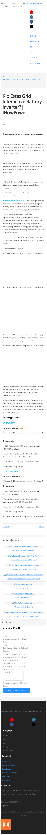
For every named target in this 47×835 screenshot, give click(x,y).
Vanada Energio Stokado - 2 (23, 607)
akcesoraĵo (6, 780)
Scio (8, 76)
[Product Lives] (6, 829)
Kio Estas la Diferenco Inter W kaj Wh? (24, 560)
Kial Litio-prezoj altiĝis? (23, 588)
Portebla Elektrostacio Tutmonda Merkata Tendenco (23, 616)
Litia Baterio (6, 776)
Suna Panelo (6, 769)
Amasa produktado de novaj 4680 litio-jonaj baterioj (23, 579)
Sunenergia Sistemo (9, 765)
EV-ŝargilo (6, 761)
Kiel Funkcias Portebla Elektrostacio (23, 550)
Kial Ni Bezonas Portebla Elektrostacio (23, 569)
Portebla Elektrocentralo (10, 772)
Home (3, 76)
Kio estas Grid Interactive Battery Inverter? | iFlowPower (21, 79)
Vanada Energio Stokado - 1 (23, 597)
